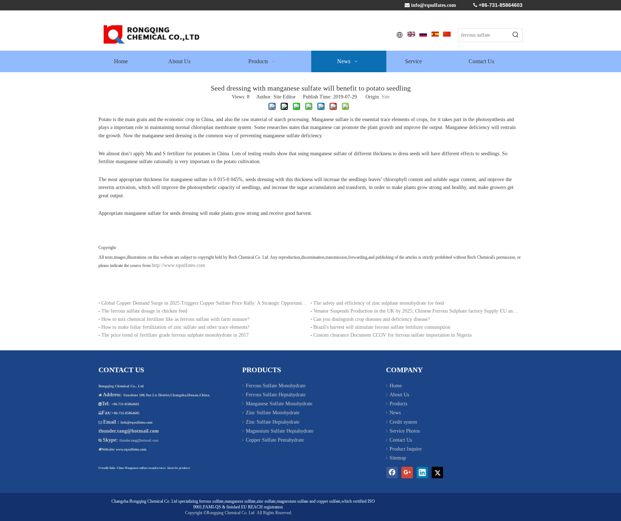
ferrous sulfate (211, 501)
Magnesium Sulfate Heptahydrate (279, 431)
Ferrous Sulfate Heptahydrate (275, 394)
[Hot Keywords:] (515, 35)
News (395, 412)
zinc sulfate (266, 501)
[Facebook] (392, 472)
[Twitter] (437, 472)
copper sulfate (328, 501)
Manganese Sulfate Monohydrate (279, 403)
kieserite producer (179, 468)
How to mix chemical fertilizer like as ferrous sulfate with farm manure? (175, 319)
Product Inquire (406, 449)
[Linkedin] (422, 472)
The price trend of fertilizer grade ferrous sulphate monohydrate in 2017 (175, 335)
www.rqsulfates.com (131, 449)
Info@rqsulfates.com (136, 422)
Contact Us (401, 440)
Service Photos (405, 431)
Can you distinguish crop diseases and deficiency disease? (371, 319)
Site (386, 97)
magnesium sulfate (292, 501)
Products (398, 403)
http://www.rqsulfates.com (179, 265)
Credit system (403, 422)
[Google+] (407, 472)
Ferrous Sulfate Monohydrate (275, 385)
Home (396, 385)
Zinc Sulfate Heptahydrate (272, 422)
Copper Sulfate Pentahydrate (275, 440)
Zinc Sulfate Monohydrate (272, 412)
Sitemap (398, 458)
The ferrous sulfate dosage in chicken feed (144, 311)
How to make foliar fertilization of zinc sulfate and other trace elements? (175, 327)
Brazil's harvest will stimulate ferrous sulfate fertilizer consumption (381, 327)
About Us (399, 394)
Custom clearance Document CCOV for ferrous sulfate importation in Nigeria (392, 335)
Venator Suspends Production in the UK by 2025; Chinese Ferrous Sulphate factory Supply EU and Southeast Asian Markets (416, 311)
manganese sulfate (240, 501)
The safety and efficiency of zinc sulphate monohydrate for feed (378, 303)
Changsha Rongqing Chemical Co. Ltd (144, 501)
